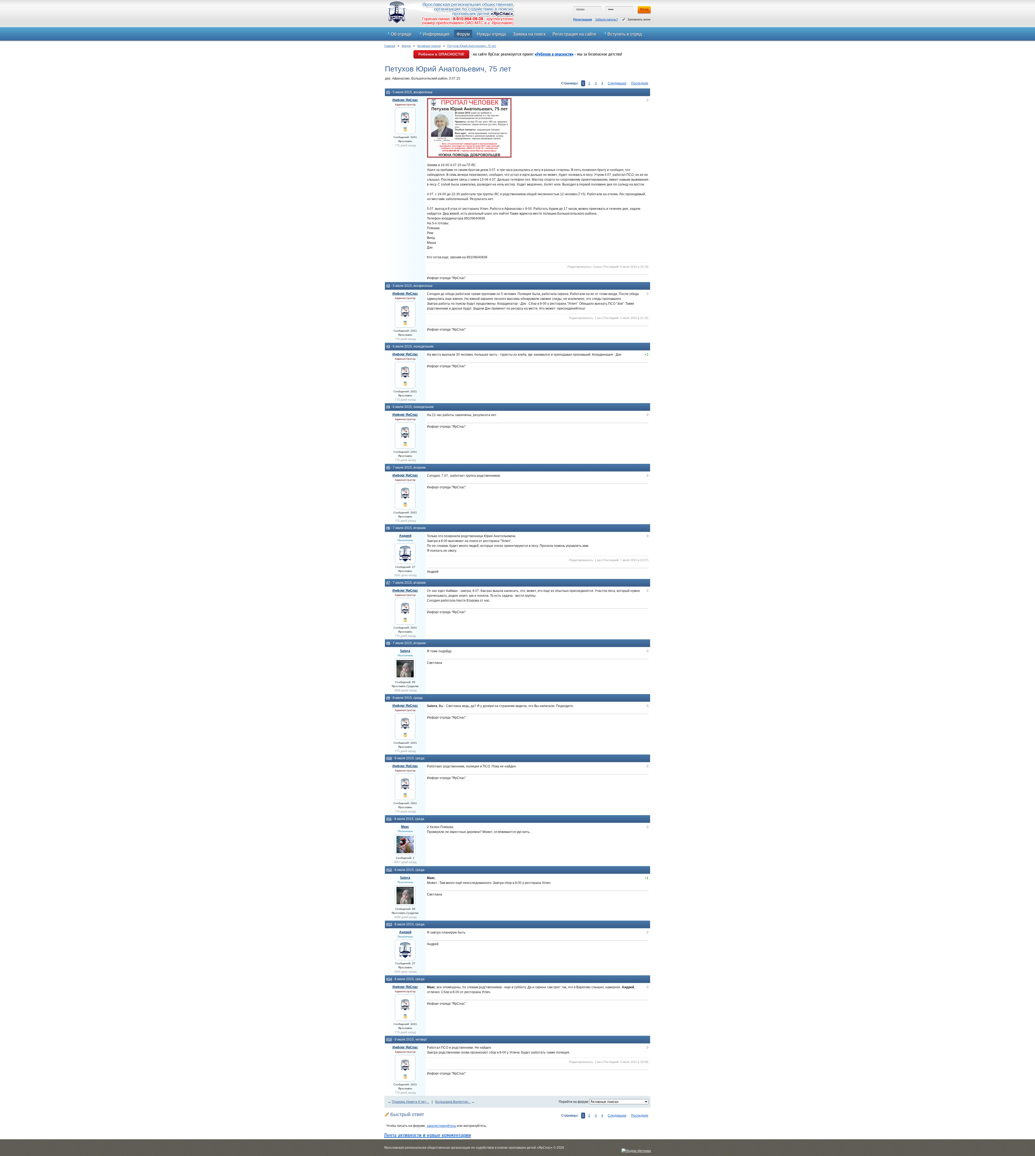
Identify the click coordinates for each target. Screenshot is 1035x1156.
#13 (389, 924)
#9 (388, 698)
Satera (405, 651)
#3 (388, 346)
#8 (388, 643)
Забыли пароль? (606, 19)
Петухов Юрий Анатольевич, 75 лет (471, 45)
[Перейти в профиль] (405, 125)
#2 (388, 286)
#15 (389, 1039)
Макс (405, 827)
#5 (388, 467)
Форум (406, 45)
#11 (389, 819)
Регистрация (582, 19)
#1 (388, 92)
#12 (389, 870)
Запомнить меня (638, 19)
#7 (388, 583)
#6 (388, 528)
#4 (388, 407)
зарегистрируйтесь (441, 1126)
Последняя (639, 83)
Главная (389, 45)
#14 (389, 979)
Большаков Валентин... (453, 1102)
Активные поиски (429, 45)
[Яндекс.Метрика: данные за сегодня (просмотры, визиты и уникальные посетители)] (636, 1150)
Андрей (405, 536)
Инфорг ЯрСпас (405, 100)
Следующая (617, 83)
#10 (389, 758)
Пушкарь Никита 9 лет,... (410, 1102)
